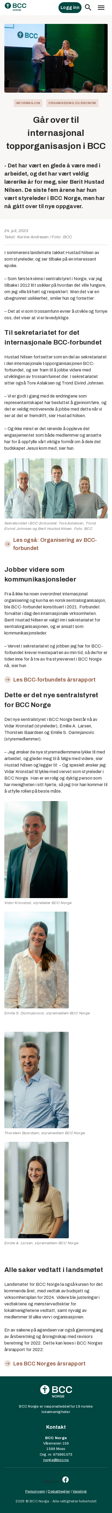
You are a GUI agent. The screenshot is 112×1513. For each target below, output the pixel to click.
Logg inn (70, 7)
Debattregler (59, 1491)
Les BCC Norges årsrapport (49, 1364)
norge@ (50, 1460)
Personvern (35, 1491)
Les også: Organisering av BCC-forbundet (55, 544)
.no (66, 1460)
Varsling (80, 1491)
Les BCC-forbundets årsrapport (54, 680)
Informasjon (28, 103)
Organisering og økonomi (72, 103)
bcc (60, 1460)
